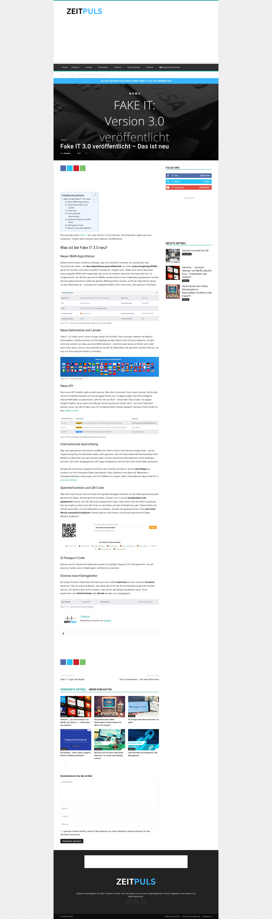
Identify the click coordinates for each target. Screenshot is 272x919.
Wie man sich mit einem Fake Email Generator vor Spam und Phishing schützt (108, 755)
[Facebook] (63, 168)
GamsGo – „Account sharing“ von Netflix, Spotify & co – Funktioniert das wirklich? (75, 722)
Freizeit (89, 67)
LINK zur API (71, 410)
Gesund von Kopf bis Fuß (195, 250)
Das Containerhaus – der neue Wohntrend (139, 679)
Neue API (72, 211)
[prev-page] (62, 764)
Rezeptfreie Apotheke (171, 67)
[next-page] (66, 764)
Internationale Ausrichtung (74, 215)
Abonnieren (204, 187)
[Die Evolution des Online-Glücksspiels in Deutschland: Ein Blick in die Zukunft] (109, 706)
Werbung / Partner (172, 916)
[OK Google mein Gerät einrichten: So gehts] (143, 706)
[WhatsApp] (83, 168)
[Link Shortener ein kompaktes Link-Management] (143, 739)
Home (65, 67)
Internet (117, 67)
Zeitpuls (67, 153)
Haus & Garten (134, 67)
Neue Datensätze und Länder (77, 206)
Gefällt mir (205, 175)
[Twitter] (70, 168)
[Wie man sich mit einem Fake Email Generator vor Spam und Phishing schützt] (109, 739)
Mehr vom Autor (100, 689)
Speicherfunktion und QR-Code (79, 220)
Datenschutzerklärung (191, 916)
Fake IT (83, 235)
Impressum (207, 916)
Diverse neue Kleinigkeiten (79, 228)
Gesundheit (103, 67)
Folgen (206, 181)
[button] (208, 67)
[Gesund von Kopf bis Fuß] (173, 256)
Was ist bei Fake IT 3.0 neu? (77, 199)
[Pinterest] (76, 168)
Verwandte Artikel (73, 689)
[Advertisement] (160, 11)
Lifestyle (149, 67)
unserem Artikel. (68, 480)
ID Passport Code (75, 225)
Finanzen (75, 67)
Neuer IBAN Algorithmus (78, 202)
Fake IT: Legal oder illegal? (72, 679)
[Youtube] (143, 901)
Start (62, 74)
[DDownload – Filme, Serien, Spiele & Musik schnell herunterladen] (75, 739)
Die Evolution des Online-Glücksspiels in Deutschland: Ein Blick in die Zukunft (107, 722)
